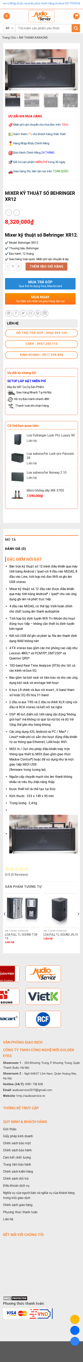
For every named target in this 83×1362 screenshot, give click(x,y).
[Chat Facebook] (74, 1330)
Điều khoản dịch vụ (16, 1186)
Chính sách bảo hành (17, 1150)
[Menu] (6, 16)
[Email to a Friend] (30, 313)
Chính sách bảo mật (17, 1143)
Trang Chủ (9, 37)
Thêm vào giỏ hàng (46, 266)
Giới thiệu (9, 1129)
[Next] (71, 70)
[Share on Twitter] (23, 313)
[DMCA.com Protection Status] (15, 1298)
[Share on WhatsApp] (8, 313)
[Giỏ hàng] (76, 16)
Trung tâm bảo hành (17, 1164)
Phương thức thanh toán (20, 1212)
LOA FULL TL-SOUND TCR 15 (21, 936)
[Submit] (76, 28)
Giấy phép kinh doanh (18, 1136)
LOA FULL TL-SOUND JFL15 (61, 934)
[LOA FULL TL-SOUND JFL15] (61, 910)
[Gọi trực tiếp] (74, 1319)
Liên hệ (8, 1219)
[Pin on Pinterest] (37, 313)
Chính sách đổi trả (16, 1178)
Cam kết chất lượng (17, 1157)
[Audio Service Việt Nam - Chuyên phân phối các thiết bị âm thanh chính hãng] (41, 16)
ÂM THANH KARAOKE (33, 37)
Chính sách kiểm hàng (18, 1171)
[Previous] (11, 70)
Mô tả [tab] (10, 540)
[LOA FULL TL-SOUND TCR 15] (22, 910)
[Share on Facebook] (16, 313)
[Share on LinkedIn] (45, 313)
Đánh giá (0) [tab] (15, 549)
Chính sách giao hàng (17, 1205)
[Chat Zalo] (74, 1341)
